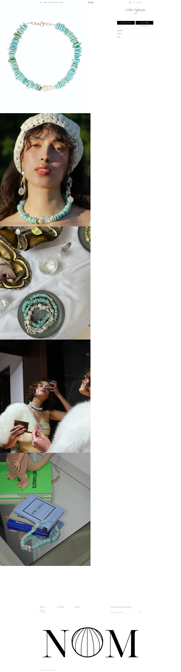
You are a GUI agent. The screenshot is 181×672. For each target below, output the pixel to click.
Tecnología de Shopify (52, 670)
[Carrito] (140, 2)
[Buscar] (134, 2)
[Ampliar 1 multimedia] (45, 56)
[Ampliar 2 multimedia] (45, 169)
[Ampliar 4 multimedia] (45, 396)
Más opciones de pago (144, 25)
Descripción (120, 30)
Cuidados (119, 33)
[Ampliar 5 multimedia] (45, 509)
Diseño (118, 37)
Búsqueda (42, 610)
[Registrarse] (139, 612)
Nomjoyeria (45, 670)
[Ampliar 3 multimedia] (45, 283)
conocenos (42, 612)
